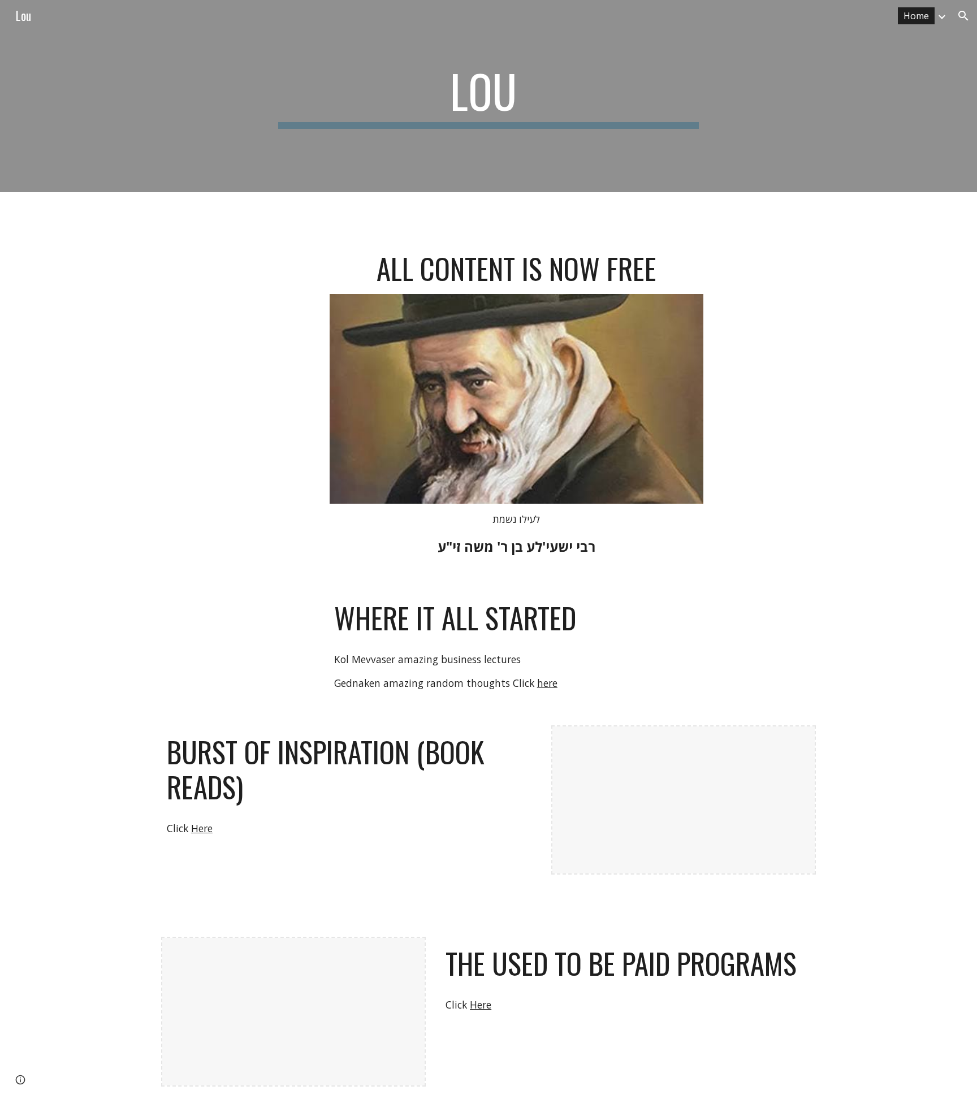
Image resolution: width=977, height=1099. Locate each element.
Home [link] (916, 16)
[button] (963, 15)
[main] (488, 96)
